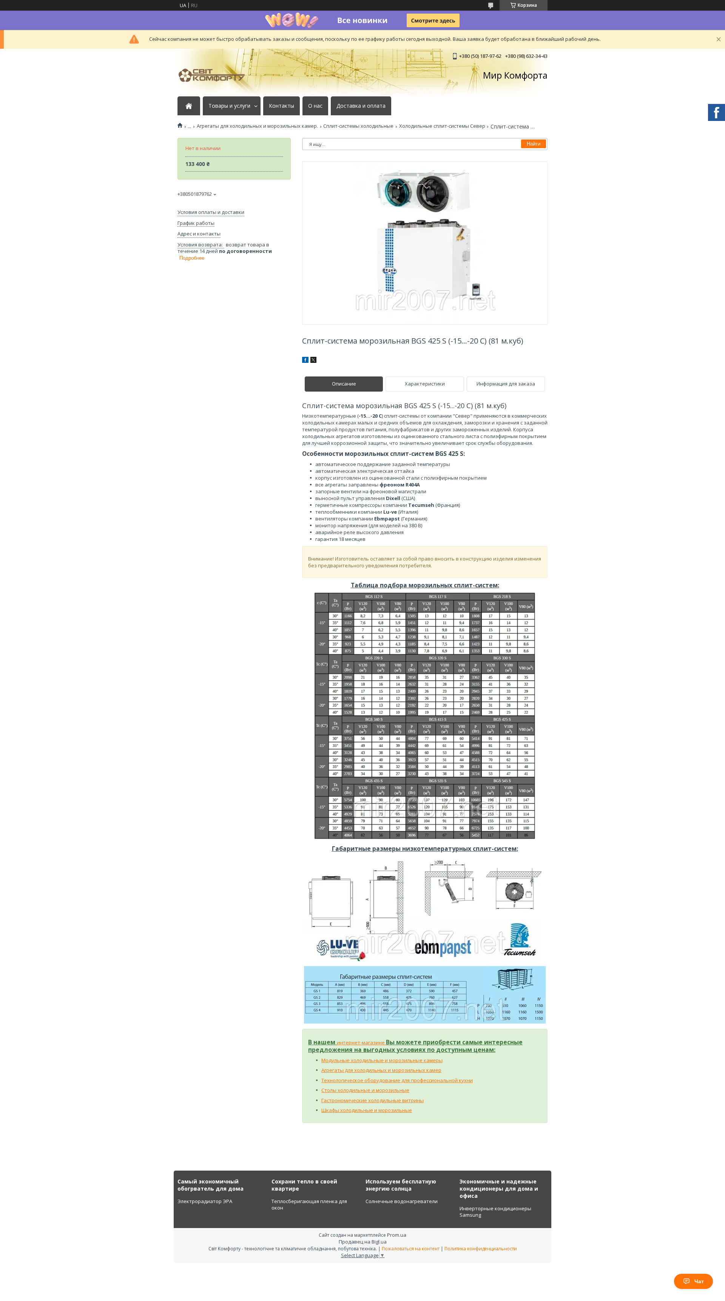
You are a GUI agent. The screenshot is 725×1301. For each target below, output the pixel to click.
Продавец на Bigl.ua (363, 1241)
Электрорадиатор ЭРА (204, 1201)
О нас (315, 105)
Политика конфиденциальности (480, 1248)
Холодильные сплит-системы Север (442, 126)
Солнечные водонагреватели (402, 1201)
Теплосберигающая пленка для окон (309, 1204)
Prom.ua (396, 1234)
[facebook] (305, 361)
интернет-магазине (361, 1042)
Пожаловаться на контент (411, 1248)
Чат (699, 1281)
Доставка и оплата (361, 105)
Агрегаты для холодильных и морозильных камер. (257, 126)
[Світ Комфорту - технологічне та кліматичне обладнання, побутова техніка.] (215, 75)
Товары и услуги (229, 105)
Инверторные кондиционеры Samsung (495, 1212)
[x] (313, 361)
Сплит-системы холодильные (358, 126)
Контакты (281, 105)
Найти (533, 144)
